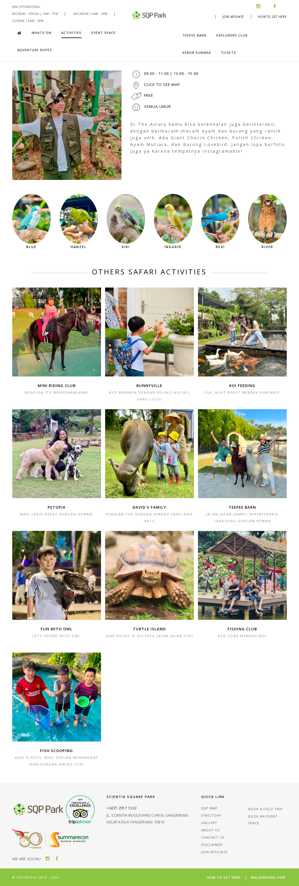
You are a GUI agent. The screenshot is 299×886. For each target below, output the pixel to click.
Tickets (228, 52)
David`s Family (149, 507)
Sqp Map (209, 808)
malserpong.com (268, 877)
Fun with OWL (56, 629)
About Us (210, 830)
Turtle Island (149, 629)
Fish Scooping (56, 750)
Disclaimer (211, 844)
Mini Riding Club (57, 385)
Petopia (57, 507)
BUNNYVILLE (149, 385)
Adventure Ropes (34, 50)
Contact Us (212, 837)
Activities (71, 32)
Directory (211, 815)
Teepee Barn (194, 35)
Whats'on (41, 32)
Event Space (103, 32)
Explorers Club (232, 35)
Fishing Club (242, 629)
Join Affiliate (233, 17)
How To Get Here (272, 17)
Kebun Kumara (196, 52)
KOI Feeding (242, 385)
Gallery (209, 822)
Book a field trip (265, 809)
